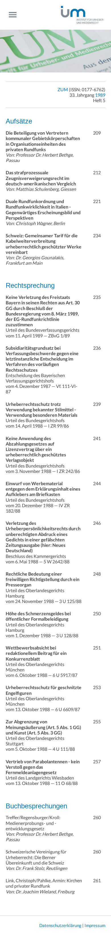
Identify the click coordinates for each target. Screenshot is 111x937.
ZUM (62, 89)
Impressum (95, 925)
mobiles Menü (15, 14)
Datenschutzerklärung (60, 925)
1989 (100, 95)
